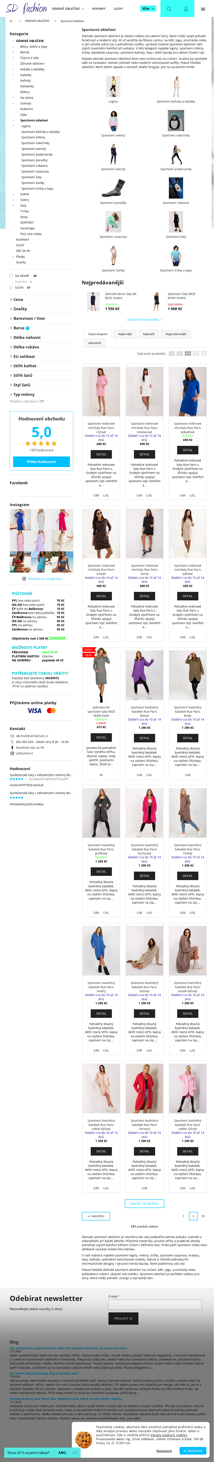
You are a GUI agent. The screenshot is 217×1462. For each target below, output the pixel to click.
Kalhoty (25, 80)
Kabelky (25, 75)
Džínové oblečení (32, 63)
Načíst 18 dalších (144, 1204)
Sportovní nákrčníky (35, 143)
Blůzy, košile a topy (33, 47)
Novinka (23, 282)
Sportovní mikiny (33, 137)
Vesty (24, 217)
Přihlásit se (123, 1318)
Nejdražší (148, 334)
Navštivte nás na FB (30, 748)
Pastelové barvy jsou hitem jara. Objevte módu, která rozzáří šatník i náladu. (66, 1398)
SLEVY (20, 245)
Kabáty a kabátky (32, 69)
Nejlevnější (125, 334)
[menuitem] (68, 8)
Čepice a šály (29, 58)
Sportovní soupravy (35, 171)
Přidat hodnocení (41, 461)
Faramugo (27, 228)
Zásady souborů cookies (169, 1435)
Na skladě (25, 276)
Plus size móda (31, 234)
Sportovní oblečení (34, 120)
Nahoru (97, 1216)
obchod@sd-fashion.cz (32, 736)
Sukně (24, 194)
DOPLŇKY (27, 222)
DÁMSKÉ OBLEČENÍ (30, 41)
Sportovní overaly (33, 149)
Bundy (24, 52)
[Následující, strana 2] (193, 1216)
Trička (24, 211)
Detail (101, 454)
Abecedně (94, 343)
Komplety (27, 86)
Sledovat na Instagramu (45, 579)
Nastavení (164, 1451)
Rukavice (26, 109)
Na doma (26, 98)
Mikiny (25, 92)
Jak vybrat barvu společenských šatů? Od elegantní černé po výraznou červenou (68, 1348)
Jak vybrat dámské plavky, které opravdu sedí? (44, 1373)
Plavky (20, 257)
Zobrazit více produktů (143, 319)
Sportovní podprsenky (37, 154)
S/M (96, 495)
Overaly (25, 103)
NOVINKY (22, 240)
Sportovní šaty (31, 177)
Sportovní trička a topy (37, 188)
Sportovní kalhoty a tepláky (40, 132)
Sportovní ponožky (34, 160)
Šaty (23, 205)
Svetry (24, 200)
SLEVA (22, 287)
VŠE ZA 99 (23, 251)
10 (203, 1216)
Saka (23, 115)
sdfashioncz (24, 753)
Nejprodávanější (176, 334)
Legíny (26, 126)
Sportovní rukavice (34, 166)
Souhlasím (195, 1451)
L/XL (106, 495)
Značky (21, 262)
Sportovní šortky (32, 183)
